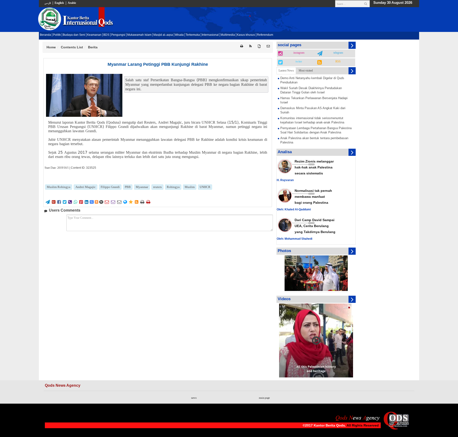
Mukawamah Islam (139, 35)
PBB (128, 187)
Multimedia (228, 35)
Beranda (45, 35)
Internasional (210, 35)
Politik (57, 35)
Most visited (306, 70)
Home (51, 47)
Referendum (265, 35)
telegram (338, 53)
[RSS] (250, 46)
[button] (268, 46)
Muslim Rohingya (58, 187)
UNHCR (205, 187)
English (59, 3)
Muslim (190, 187)
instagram (298, 53)
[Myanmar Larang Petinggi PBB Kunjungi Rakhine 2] (84, 95)
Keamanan (94, 35)
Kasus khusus (246, 35)
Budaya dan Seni (74, 35)
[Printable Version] (241, 46)
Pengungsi (118, 35)
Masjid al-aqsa (163, 35)
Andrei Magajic (85, 187)
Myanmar (142, 187)
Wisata (179, 35)
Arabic (72, 3)
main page (264, 398)
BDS (106, 35)
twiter (299, 62)
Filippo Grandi (110, 187)
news (194, 398)
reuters (157, 187)
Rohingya (173, 187)
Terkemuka (193, 35)
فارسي (47, 3)
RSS (338, 62)
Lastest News (286, 70)
